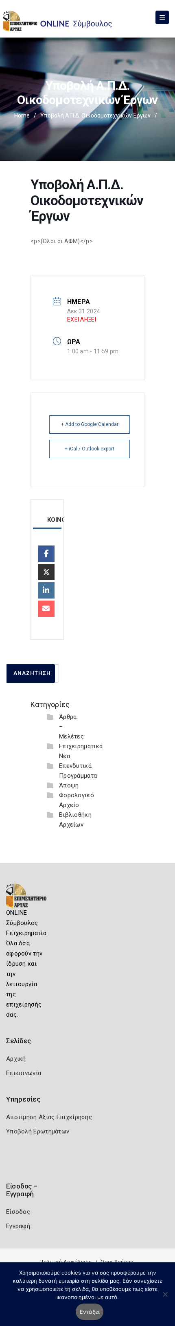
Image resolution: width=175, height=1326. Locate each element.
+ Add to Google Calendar (89, 424)
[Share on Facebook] (46, 553)
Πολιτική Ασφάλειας (65, 1262)
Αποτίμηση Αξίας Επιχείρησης (49, 1117)
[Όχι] (165, 1298)
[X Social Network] (46, 572)
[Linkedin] (46, 590)
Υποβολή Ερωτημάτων (37, 1131)
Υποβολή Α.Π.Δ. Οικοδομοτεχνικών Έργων (95, 115)
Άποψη (69, 785)
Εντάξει (90, 1311)
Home (22, 115)
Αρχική (16, 1058)
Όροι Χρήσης (117, 1262)
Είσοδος (18, 1211)
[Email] (46, 609)
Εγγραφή (18, 1226)
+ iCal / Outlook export (89, 449)
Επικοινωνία (23, 1073)
